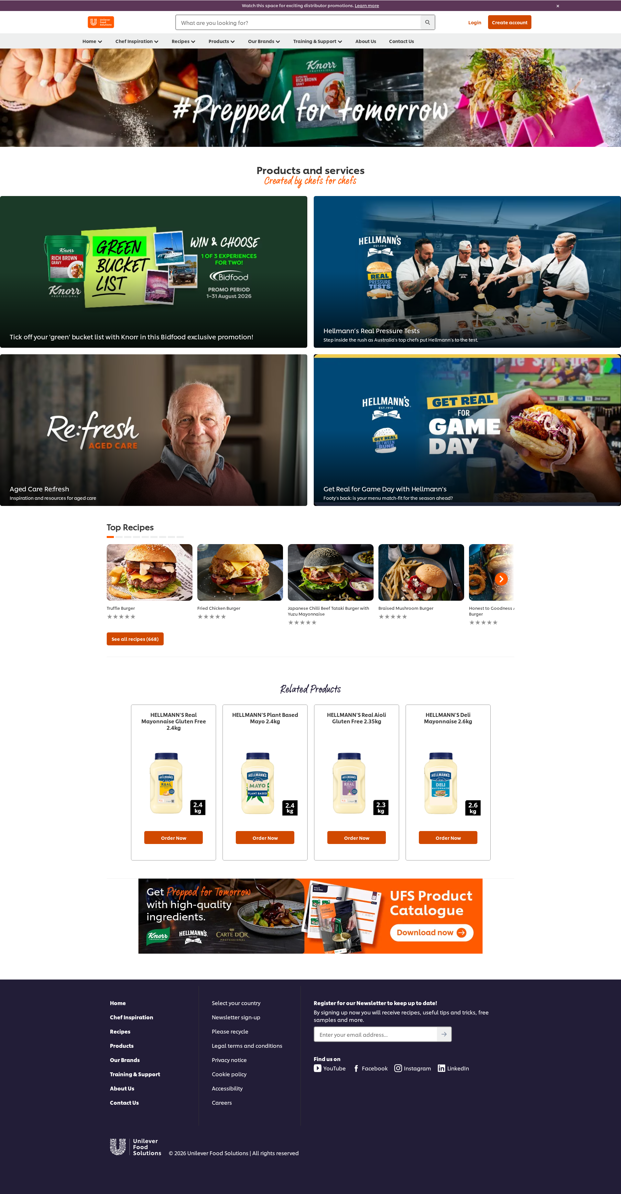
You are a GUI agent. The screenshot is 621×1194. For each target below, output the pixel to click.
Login (474, 22)
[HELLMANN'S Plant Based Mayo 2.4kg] (265, 783)
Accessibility (227, 1088)
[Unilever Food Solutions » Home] (101, 22)
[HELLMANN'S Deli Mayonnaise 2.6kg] (448, 783)
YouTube (334, 1068)
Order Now (173, 838)
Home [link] (89, 41)
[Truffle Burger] (149, 572)
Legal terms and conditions (247, 1045)
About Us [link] (365, 41)
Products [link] (219, 41)
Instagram (417, 1068)
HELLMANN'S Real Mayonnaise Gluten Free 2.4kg (173, 721)
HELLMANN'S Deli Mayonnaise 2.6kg (448, 717)
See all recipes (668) (135, 639)
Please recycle (230, 1031)
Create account (510, 22)
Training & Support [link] (314, 41)
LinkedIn (458, 1068)
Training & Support (135, 1074)
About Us (122, 1088)
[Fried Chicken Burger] (240, 572)
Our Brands (125, 1059)
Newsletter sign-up (236, 1017)
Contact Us (124, 1102)
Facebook (375, 1068)
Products (122, 1045)
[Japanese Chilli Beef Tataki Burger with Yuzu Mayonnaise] (331, 572)
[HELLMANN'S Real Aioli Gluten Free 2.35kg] (356, 783)
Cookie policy (229, 1074)
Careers (222, 1102)
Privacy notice (229, 1059)
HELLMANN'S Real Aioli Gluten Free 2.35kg (356, 717)
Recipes (120, 1031)
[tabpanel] (149, 582)
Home (118, 1002)
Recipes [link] (181, 41)
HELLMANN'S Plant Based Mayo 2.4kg (265, 717)
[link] (310, 5)
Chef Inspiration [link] (134, 41)
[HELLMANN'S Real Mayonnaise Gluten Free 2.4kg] (173, 783)
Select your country (236, 1002)
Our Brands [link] (261, 41)
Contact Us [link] (401, 41)
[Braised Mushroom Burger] (421, 572)
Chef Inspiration (131, 1017)
